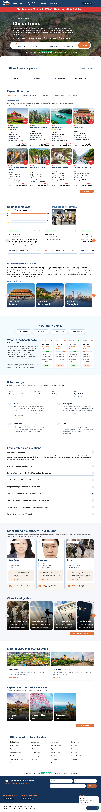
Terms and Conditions (10, 808)
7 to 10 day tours (41, 331)
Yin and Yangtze (14, 234)
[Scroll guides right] (94, 615)
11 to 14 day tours (59, 331)
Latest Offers (86, 191)
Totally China (49, 234)
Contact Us (87, 3)
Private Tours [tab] (59, 95)
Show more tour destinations (81, 633)
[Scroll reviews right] (94, 240)
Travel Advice (27, 798)
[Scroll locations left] (7, 295)
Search (86, 45)
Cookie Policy (33, 808)
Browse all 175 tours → (86, 68)
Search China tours (84, 725)
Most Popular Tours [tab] (29, 95)
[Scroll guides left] (7, 615)
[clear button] (25, 46)
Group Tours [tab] (45, 95)
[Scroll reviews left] (7, 240)
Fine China (84, 234)
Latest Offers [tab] (12, 95)
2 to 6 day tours (23, 331)
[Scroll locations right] (94, 295)
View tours (12, 677)
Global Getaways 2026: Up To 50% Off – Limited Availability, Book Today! (50, 9)
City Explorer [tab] (73, 95)
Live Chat (94, 808)
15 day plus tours (77, 331)
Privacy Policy (23, 808)
